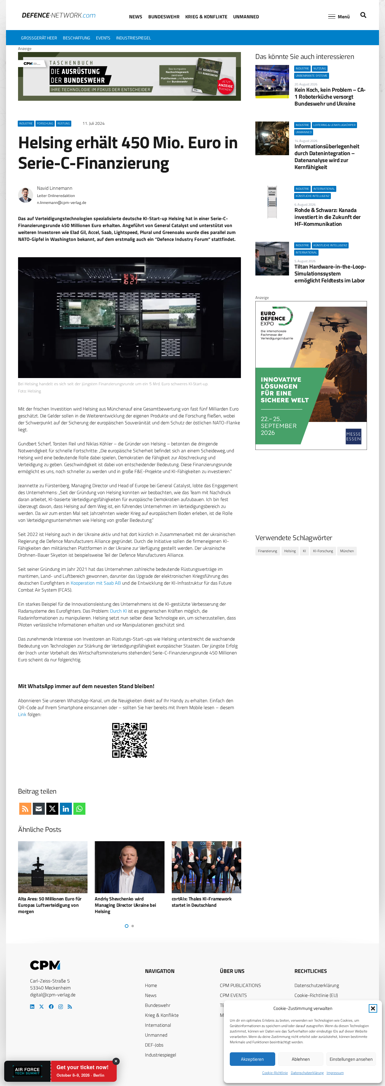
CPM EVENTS (233, 995)
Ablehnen (301, 1059)
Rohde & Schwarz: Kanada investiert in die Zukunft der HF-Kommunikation (327, 216)
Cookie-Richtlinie (275, 1072)
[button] (373, 1008)
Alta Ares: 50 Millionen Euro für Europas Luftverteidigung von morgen (50, 905)
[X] (41, 1006)
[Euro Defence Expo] (311, 448)
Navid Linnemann (54, 188)
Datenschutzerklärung (307, 1072)
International (158, 1025)
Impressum (335, 1072)
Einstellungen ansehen (351, 1059)
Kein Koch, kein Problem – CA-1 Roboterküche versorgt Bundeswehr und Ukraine (330, 96)
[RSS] (70, 1006)
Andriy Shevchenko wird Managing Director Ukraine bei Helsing (125, 905)
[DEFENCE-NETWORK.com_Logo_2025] (58, 15)
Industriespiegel (160, 1054)
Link (22, 714)
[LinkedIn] (32, 1006)
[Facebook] (51, 1006)
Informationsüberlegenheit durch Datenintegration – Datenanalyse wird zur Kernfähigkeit (326, 156)
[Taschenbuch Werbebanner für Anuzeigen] (129, 99)
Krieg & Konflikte (162, 1015)
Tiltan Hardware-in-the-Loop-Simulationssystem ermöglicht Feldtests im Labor (330, 273)
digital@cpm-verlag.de (52, 994)
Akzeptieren (252, 1059)
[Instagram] (60, 1007)
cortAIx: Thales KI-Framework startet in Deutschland (202, 902)
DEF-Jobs (154, 1044)
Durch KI (118, 610)
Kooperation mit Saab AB (96, 582)
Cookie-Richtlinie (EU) (316, 995)
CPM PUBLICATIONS (240, 985)
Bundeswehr (157, 1005)
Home (151, 985)
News (150, 995)
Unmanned (156, 1034)
